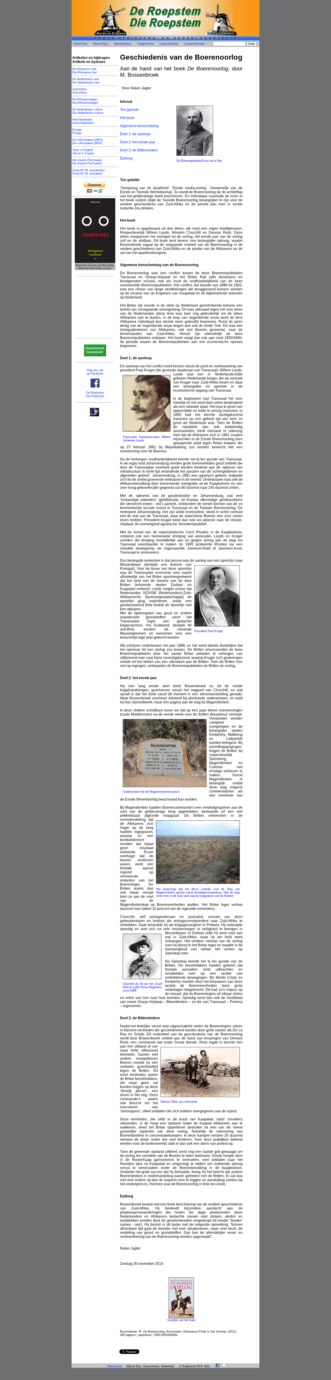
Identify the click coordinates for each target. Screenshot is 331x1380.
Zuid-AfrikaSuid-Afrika (79, 91)
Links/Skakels (169, 43)
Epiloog (126, 158)
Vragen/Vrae (145, 43)
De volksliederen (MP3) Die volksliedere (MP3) (87, 141)
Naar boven (114, 1366)
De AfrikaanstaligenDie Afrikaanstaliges (85, 101)
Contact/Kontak (194, 43)
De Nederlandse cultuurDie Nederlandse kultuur (87, 111)
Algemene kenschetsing (139, 126)
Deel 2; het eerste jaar (137, 142)
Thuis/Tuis (80, 43)
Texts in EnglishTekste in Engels (83, 151)
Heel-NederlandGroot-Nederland (82, 121)
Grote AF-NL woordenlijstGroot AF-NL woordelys (88, 171)
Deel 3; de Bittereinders (139, 150)
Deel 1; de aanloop (135, 134)
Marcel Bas (100, 43)
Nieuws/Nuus (122, 43)
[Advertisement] (95, 309)
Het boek (127, 118)
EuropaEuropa (77, 131)
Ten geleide (129, 110)
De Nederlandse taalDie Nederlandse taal (85, 80)
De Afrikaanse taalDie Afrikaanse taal (84, 70)
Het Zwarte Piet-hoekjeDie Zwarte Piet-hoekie (87, 161)
